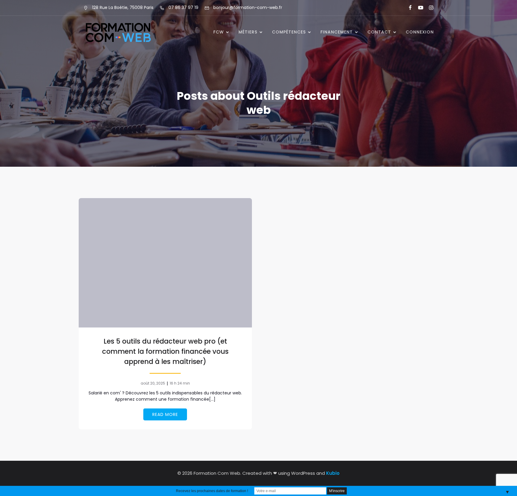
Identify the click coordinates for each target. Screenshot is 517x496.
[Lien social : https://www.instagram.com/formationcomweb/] (428, 8)
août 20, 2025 (153, 383)
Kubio (333, 473)
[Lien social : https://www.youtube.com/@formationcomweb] (418, 8)
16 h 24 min (180, 383)
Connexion (420, 32)
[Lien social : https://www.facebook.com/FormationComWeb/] (407, 8)
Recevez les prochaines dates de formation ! (212, 491)
